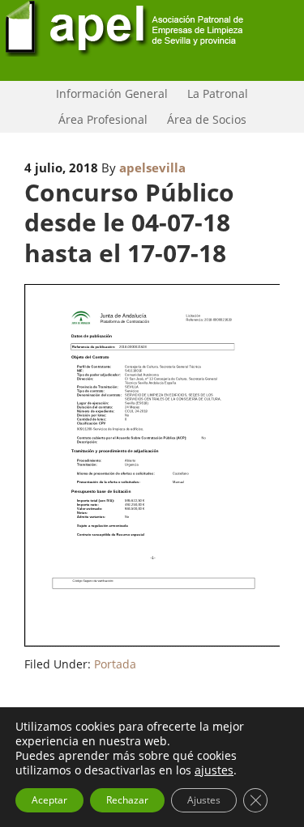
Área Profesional (99, 119)
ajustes (214, 770)
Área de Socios (202, 119)
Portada (115, 664)
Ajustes (204, 800)
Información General (108, 93)
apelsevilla (152, 167)
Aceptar (49, 800)
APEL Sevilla (152, 40)
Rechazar (127, 800)
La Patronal (213, 93)
